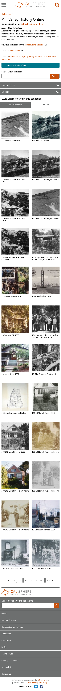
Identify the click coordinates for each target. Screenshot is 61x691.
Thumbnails (17, 104)
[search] (57, 5)
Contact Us (6, 674)
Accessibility (7, 667)
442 (41, 580)
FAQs (3, 647)
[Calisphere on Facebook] (41, 687)
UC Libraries (43, 680)
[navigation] (3, 5)
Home (4, 613)
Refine (55, 76)
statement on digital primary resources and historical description (28, 58)
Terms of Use (7, 653)
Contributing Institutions (12, 627)
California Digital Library (37, 682)
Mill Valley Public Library (33, 24)
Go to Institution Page (16, 65)
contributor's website (34, 44)
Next (49, 580)
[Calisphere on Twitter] (36, 687)
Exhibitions (6, 640)
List (47, 104)
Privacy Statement (9, 660)
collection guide (13, 50)
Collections (6, 14)
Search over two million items (17, 601)
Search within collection (11, 72)
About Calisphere (8, 620)
